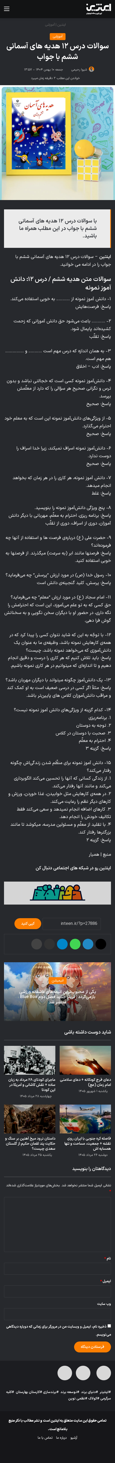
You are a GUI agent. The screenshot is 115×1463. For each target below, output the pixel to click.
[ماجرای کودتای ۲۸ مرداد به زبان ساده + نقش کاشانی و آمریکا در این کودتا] (29, 1060)
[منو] (6, 11)
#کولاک (93, 1398)
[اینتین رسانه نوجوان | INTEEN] (98, 9)
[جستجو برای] (16, 11)
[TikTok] (44, 877)
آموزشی (50, 25)
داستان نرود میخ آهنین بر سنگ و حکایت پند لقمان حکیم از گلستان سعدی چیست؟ (30, 1144)
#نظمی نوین (77, 1398)
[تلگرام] (51, 877)
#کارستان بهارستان (29, 1392)
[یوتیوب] (70, 877)
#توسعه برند (69, 1392)
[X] (77, 877)
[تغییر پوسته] (25, 11)
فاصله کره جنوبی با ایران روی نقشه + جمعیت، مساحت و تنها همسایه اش (87, 1144)
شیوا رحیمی (79, 69)
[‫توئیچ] (57, 877)
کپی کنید (27, 923)
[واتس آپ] (75, 944)
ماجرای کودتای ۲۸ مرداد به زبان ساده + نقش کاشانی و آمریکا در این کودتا (31, 1085)
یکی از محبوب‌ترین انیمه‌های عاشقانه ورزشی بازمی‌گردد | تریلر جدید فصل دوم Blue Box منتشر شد (57, 997)
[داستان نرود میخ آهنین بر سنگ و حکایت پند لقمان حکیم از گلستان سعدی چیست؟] (29, 1119)
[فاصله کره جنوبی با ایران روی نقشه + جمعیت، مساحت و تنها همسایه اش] (85, 1119)
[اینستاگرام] (64, 877)
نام (107, 1258)
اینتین (62, 25)
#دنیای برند (89, 1392)
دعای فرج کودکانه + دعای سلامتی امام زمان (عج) (85, 1082)
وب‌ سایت (104, 1304)
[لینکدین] (88, 944)
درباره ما (61, 1438)
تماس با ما (45, 1438)
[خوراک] (38, 877)
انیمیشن (58, 980)
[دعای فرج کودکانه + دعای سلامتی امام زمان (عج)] (85, 1060)
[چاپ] (36, 944)
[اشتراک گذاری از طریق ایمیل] (49, 944)
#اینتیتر (105, 1392)
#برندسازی (51, 1392)
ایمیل (105, 1281)
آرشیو (73, 1438)
